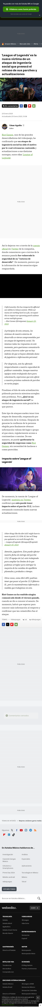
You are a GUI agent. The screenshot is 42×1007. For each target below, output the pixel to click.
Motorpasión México (29, 994)
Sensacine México (28, 987)
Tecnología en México (30, 872)
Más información (8, 1004)
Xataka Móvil (7, 923)
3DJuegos (25, 920)
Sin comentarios (11, 106)
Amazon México (10, 44)
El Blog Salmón (27, 965)
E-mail (33, 106)
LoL (25, 619)
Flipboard (29, 106)
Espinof (24, 938)
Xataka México (8, 984)
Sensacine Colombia (29, 990)
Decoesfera (7, 968)
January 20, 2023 (11, 545)
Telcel (24, 881)
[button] (17, 125)
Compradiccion (8, 972)
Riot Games (7, 134)
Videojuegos (15, 619)
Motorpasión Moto (28, 953)
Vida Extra (25, 923)
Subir (33, 908)
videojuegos (36, 619)
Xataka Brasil (7, 987)
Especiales (26, 859)
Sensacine (25, 935)
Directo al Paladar (9, 950)
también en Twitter (21, 499)
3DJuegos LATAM (28, 984)
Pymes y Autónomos (29, 968)
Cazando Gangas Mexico (9, 860)
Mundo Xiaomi (8, 933)
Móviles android (9, 877)
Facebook (21, 106)
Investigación (8, 854)
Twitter (25, 106)
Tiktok (13, 834)
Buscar (39, 898)
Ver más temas (9, 889)
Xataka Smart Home (10, 930)
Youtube (21, 830)
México (24, 877)
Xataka (5, 920)
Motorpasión (26, 950)
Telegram (30, 830)
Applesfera (6, 926)
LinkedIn (9, 834)
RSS (35, 830)
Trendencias (7, 965)
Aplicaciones (27, 866)
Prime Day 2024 (9, 872)
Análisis (25, 854)
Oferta (36, 44)
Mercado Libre (25, 44)
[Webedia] (9, 909)
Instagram (26, 830)
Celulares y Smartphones (8, 867)
